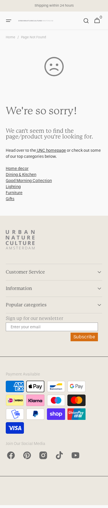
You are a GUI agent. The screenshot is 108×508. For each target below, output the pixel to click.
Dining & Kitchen (21, 174)
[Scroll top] (101, 501)
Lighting (13, 186)
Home (10, 37)
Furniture (14, 192)
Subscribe (84, 337)
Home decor (17, 168)
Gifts (10, 198)
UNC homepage (51, 150)
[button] (8, 20)
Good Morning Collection (29, 180)
